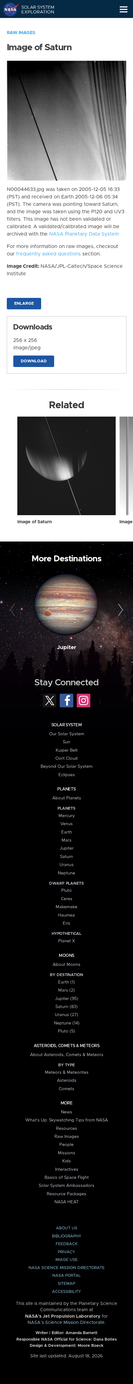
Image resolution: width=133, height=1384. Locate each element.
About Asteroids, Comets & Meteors (66, 1055)
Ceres (66, 899)
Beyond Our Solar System (66, 766)
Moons (66, 955)
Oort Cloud (66, 758)
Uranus (66, 865)
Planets (66, 789)
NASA (8, 9)
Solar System (66, 725)
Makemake (66, 907)
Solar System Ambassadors (66, 1185)
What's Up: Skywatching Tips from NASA (66, 1120)
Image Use (66, 1260)
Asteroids (66, 1080)
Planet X (66, 941)
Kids (66, 1161)
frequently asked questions (48, 253)
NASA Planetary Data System (84, 234)
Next (119, 610)
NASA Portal (66, 1276)
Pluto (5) (66, 1031)
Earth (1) (66, 982)
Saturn (66, 857)
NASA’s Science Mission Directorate (66, 1322)
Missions (66, 1153)
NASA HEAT (66, 1202)
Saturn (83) (66, 1007)
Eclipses (66, 775)
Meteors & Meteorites (66, 1072)
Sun (66, 742)
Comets (66, 1089)
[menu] (124, 9)
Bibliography (66, 1236)
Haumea (66, 915)
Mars (66, 840)
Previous (13, 610)
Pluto (66, 890)
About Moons (66, 964)
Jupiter (66, 647)
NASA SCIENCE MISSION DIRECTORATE (66, 1268)
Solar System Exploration (34, 9)
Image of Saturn (34, 522)
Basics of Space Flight (67, 1177)
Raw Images (21, 33)
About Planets (66, 798)
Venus (66, 824)
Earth (66, 832)
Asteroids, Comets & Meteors (66, 1046)
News (66, 1112)
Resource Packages (66, 1194)
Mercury (66, 816)
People (66, 1145)
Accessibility (66, 1292)
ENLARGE (24, 304)
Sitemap (66, 1284)
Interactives (66, 1169)
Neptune (66, 873)
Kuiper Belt (67, 750)
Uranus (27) (66, 1015)
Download (34, 361)
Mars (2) (66, 990)
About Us (66, 1228)
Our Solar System (66, 734)
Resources (66, 1128)
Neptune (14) (66, 1023)
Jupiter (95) (66, 999)
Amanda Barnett (81, 1333)
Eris (66, 923)
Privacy (66, 1252)
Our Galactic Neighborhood (34, 23)
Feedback (66, 1244)
